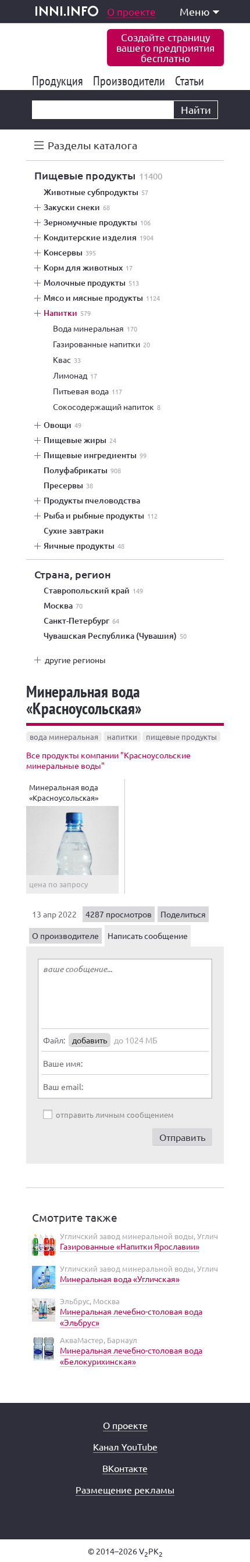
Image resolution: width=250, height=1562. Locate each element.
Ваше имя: (63, 1063)
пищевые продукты (181, 737)
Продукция (59, 81)
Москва (63, 605)
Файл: (54, 1040)
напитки (122, 737)
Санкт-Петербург (81, 620)
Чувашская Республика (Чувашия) (115, 635)
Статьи (191, 81)
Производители (131, 81)
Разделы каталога (92, 145)
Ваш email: (63, 1086)
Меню (195, 11)
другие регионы (75, 659)
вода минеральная (64, 737)
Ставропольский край (93, 590)
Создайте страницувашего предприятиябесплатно (165, 47)
